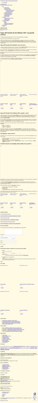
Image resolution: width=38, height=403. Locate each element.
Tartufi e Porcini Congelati (8, 13)
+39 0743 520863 (4, 380)
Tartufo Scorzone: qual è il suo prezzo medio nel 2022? (11, 321)
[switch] (35, 399)
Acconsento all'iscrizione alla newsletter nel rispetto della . (16, 255)
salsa (11, 347)
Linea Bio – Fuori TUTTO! (6, 339)
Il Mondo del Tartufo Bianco (8, 23)
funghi (24, 346)
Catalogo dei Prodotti (5, 368)
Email (1, 242)
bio (0, 346)
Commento (2, 234)
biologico (2, 346)
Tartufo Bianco (16, 347)
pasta (31, 346)
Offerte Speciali (6, 16)
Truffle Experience (7, 19)
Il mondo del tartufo (5, 20)
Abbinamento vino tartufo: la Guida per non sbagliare (16, 329)
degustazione (19, 346)
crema (15, 346)
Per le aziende (4, 25)
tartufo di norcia (23, 347)
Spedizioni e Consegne (6, 365)
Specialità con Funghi (7, 12)
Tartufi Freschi (6, 7)
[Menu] (36, 392)
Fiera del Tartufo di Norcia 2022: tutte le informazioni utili (11, 322)
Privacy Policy (4, 254)
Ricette (5, 22)
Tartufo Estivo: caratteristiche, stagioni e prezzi (9, 320)
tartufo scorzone (4, 349)
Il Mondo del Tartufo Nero (8, 24)
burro (4, 346)
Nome (3, 252)
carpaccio (6, 346)
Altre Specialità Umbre (8, 14)
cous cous (12, 346)
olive (29, 346)
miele (25, 346)
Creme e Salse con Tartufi (10, 10)
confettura (9, 346)
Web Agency (2, 400)
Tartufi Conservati (7, 8)
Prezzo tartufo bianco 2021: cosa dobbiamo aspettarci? (9, 219)
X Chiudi (1, 402)
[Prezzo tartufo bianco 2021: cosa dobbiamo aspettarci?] (5, 217)
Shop (3, 6)
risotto (8, 347)
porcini (36, 346)
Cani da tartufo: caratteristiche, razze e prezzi (15, 330)
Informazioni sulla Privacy (6, 366)
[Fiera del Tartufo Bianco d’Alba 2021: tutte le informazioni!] (7, 221)
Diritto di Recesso (5, 367)
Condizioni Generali (5, 364)
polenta (33, 346)
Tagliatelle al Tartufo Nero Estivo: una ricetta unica (13, 327)
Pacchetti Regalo (7, 15)
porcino (2, 347)
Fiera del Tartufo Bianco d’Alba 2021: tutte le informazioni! (10, 223)
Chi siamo (4, 17)
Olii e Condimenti (5, 340)
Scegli (2, 108)
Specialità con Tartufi (7, 9)
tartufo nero (33, 347)
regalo (5, 347)
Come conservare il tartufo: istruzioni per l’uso (15, 328)
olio (27, 346)
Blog (5, 21)
